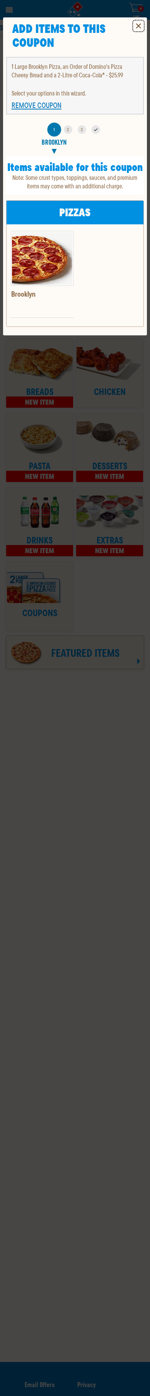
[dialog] (75, 176)
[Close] (138, 26)
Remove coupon (37, 105)
